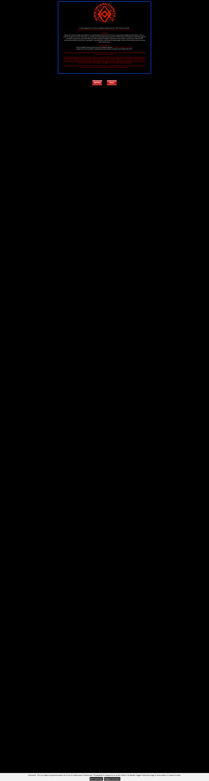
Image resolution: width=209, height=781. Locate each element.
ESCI (111, 82)
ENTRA (97, 82)
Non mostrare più (96, 779)
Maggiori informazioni (112, 779)
